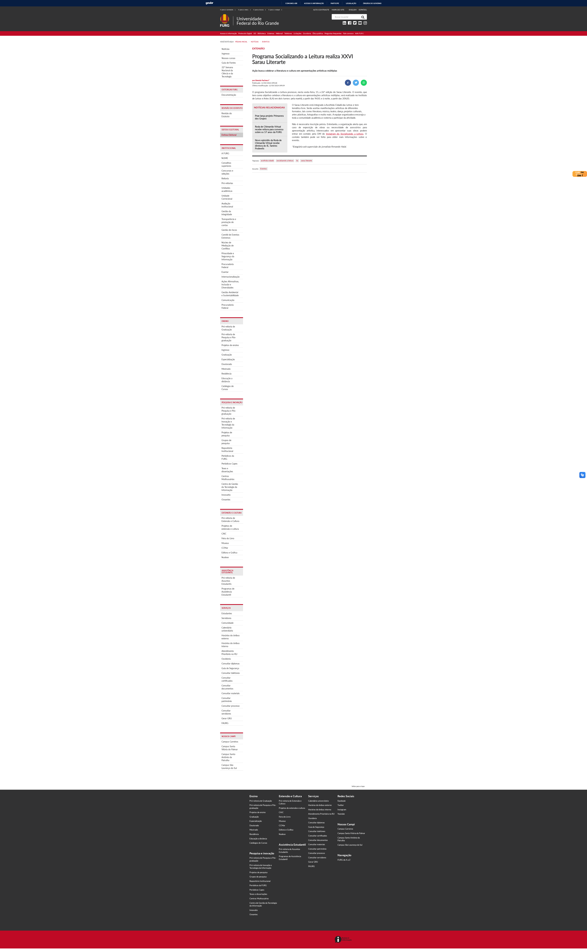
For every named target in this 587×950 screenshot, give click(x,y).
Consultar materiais (231, 693)
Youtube (341, 814)
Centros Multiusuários (228, 478)
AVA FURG (359, 33)
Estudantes (227, 613)
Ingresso (225, 53)
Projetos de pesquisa (227, 434)
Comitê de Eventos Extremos (230, 236)
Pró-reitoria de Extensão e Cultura (230, 519)
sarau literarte (306, 160)
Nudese (225, 557)
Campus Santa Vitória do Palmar (230, 748)
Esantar (225, 272)
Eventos (263, 169)
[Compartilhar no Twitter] (356, 83)
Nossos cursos (228, 58)
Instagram (342, 809)
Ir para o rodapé (275, 10)
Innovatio (226, 494)
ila (297, 160)
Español (363, 10)
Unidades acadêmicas (227, 189)
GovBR (209, 3)
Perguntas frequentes (333, 33)
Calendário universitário (227, 629)
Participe (335, 3)
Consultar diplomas (231, 663)
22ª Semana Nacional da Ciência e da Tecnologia (227, 72)
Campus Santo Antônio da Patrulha (228, 757)
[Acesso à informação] (344, 939)
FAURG (225, 723)
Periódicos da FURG (228, 457)
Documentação (229, 95)
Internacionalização (231, 276)
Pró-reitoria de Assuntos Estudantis (228, 580)
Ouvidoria (307, 33)
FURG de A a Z (344, 860)
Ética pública (318, 33)
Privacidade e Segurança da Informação (228, 256)
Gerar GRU (227, 718)
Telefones (288, 33)
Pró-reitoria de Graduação (228, 328)
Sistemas (270, 33)
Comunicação (228, 300)
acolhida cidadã (267, 160)
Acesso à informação (314, 3)
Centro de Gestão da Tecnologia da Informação (230, 487)
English (353, 10)
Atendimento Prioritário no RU (229, 652)
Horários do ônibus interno (231, 645)
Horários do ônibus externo (231, 637)
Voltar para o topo (358, 786)
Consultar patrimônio (227, 699)
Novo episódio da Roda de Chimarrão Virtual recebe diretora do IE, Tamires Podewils (268, 144)
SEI (254, 33)
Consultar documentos (227, 687)
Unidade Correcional (227, 197)
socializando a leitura (285, 160)
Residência (226, 373)
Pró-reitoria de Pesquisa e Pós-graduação (229, 337)
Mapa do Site (338, 10)
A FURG (225, 153)
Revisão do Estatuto (227, 115)
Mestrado (226, 369)
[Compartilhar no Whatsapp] (364, 83)
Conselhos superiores (226, 164)
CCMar (225, 548)
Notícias (225, 49)
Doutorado (227, 364)
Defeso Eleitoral (229, 135)
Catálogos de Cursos (228, 387)
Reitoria (225, 178)
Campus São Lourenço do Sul (229, 766)
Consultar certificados (227, 679)
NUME (225, 158)
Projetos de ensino (230, 345)
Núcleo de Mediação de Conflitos (228, 245)
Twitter (341, 805)
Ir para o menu (244, 10)
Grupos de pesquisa (226, 442)
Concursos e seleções (227, 172)
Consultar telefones (231, 673)
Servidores (226, 618)
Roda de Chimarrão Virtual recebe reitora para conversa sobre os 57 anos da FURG (269, 129)
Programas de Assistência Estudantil (228, 591)
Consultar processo (231, 706)
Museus (225, 543)
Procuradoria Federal (228, 266)
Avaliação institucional (227, 205)
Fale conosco (348, 33)
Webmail (279, 33)
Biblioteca (262, 33)
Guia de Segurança (230, 668)
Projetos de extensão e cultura (230, 527)
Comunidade (227, 623)
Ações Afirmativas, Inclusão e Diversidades (230, 284)
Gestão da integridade (227, 213)
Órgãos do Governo (372, 3)
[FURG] (226, 15)
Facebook (342, 801)
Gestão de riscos (229, 230)
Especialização (228, 359)
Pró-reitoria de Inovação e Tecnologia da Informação (228, 423)
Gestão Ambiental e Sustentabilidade (230, 294)
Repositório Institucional (227, 449)
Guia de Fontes (229, 62)
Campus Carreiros (230, 741)
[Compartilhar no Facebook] (348, 83)
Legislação (351, 3)
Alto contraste (321, 10)
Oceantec (226, 499)
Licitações (297, 33)
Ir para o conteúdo (228, 10)
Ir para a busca (259, 10)
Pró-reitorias (227, 183)
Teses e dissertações (227, 470)
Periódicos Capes (229, 463)
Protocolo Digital (245, 33)
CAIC (224, 533)
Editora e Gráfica (229, 552)
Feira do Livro (228, 538)
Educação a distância (227, 380)
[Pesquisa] (362, 17)
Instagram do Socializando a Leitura (344, 133)
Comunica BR (291, 3)
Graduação (227, 354)
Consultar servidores (226, 712)
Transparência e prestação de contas (229, 222)
